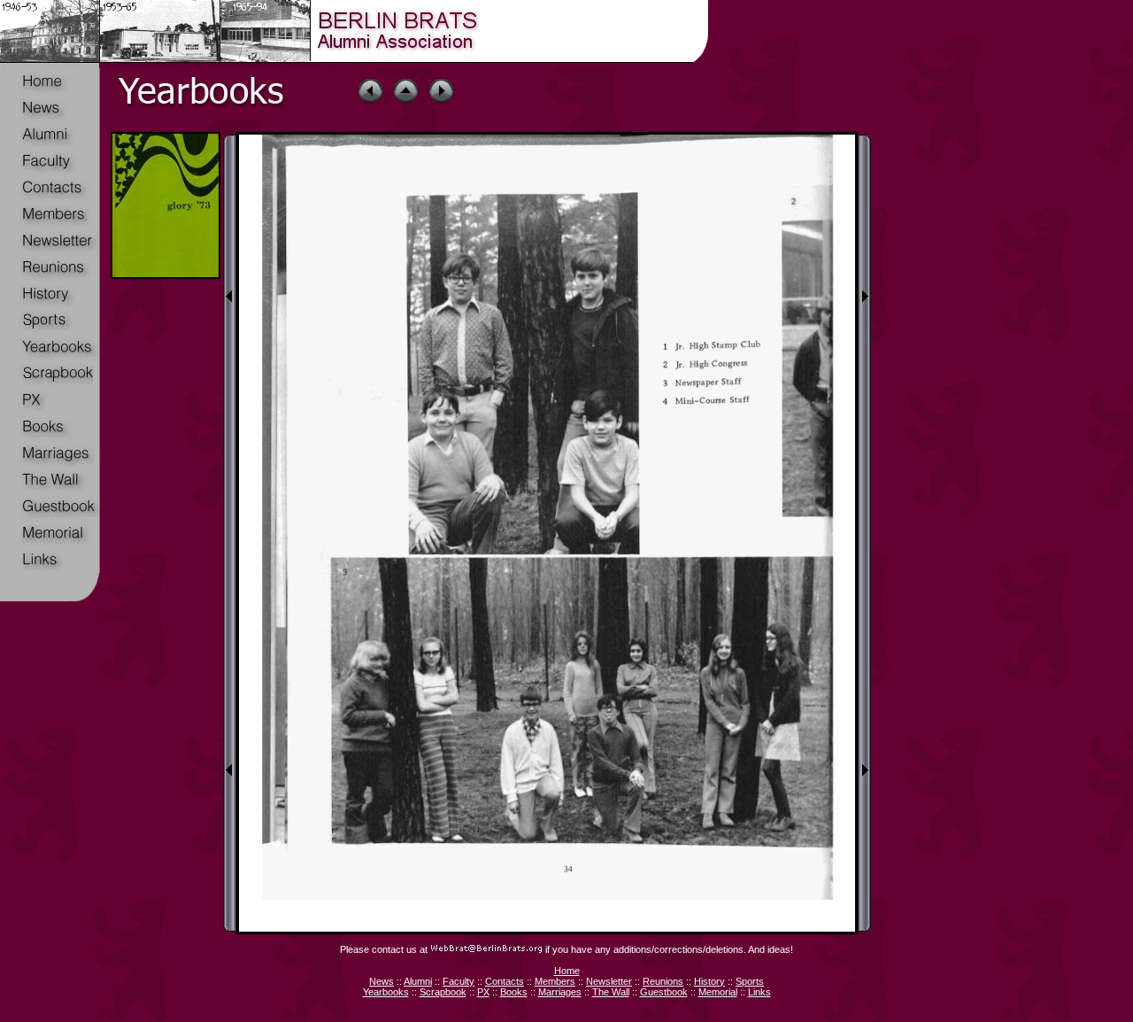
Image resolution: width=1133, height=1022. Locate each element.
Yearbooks (386, 992)
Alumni (418, 981)
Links (759, 992)
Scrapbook (443, 992)
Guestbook (664, 992)
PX (483, 992)
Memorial (717, 992)
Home (567, 970)
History (709, 981)
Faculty (458, 981)
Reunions (663, 981)
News (381, 981)
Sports (750, 981)
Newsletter (609, 981)
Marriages (560, 992)
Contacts (504, 981)
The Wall (610, 992)
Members (555, 981)
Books (514, 992)
